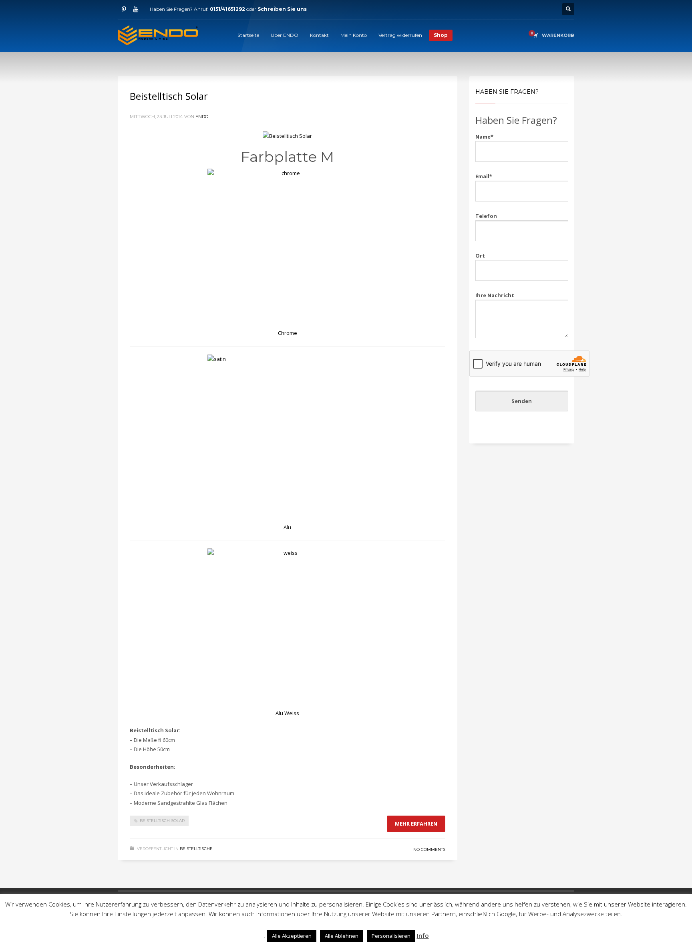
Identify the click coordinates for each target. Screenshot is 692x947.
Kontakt (319, 35)
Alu (287, 527)
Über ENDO (284, 35)
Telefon (486, 216)
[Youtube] (136, 9)
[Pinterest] (124, 9)
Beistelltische (196, 848)
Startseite (248, 35)
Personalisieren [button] (391, 935)
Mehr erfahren (416, 823)
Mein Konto (353, 35)
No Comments (429, 849)
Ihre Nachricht (494, 295)
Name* (484, 136)
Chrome (287, 332)
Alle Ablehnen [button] (341, 935)
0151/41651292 (227, 9)
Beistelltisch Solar (169, 96)
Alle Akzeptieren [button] (292, 935)
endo (201, 116)
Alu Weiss (287, 713)
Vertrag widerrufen (400, 35)
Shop (441, 35)
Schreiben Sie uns (282, 9)
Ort (480, 255)
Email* (483, 176)
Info (423, 935)
